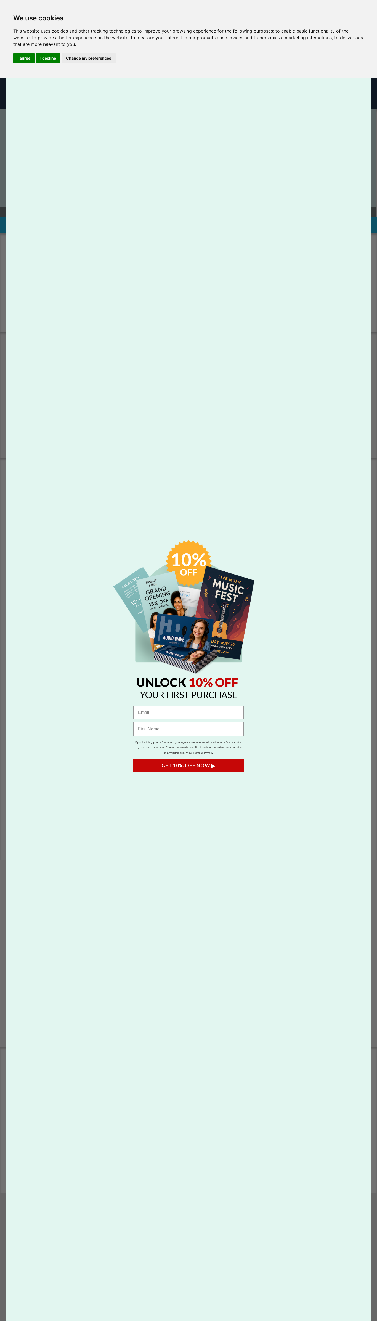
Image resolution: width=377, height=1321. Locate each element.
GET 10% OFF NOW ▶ (188, 766)
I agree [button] (24, 58)
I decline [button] (48, 58)
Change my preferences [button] (88, 58)
